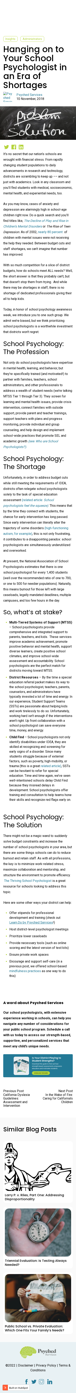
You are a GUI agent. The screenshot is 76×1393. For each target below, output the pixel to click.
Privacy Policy (46, 1365)
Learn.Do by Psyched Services (31, 922)
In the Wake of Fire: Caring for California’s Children (58, 1098)
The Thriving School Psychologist (27, 881)
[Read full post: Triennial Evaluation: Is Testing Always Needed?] (38, 1232)
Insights (10, 39)
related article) (51, 766)
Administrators (32, 39)
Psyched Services (29, 95)
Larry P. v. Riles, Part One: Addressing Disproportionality (34, 1197)
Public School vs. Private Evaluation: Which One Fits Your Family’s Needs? (34, 1328)
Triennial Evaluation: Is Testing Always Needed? (36, 1262)
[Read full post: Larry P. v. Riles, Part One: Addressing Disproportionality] (38, 1167)
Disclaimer (25, 1365)
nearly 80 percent (50, 232)
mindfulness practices (25, 971)
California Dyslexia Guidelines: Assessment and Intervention (16, 1100)
